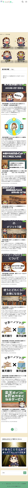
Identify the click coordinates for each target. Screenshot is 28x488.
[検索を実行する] (24, 472)
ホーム (3, 483)
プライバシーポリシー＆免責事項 (19, 483)
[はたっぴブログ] (7, 2)
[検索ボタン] (22, 2)
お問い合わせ (8, 483)
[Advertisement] (14, 18)
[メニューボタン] (26, 2)
